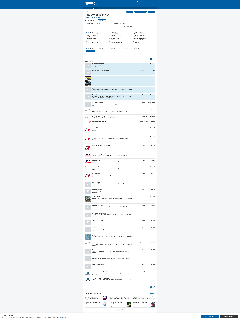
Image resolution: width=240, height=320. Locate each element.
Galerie (119, 8)
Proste (96, 20)
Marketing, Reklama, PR (116, 38)
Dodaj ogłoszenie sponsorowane (140, 11)
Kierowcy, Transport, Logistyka (117, 36)
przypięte (153, 63)
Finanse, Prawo (90, 39)
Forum (108, 8)
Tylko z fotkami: (117, 23)
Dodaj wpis (153, 293)
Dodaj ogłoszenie (130, 11)
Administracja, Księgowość (93, 33)
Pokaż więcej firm (120, 309)
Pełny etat (101, 48)
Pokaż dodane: (117, 26)
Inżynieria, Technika (115, 33)
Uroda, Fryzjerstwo (138, 39)
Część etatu (113, 48)
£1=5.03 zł (152, 7)
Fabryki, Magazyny (91, 36)
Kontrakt (124, 48)
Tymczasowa (137, 48)
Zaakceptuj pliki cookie (210, 316)
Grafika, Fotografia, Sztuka (93, 42)
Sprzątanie (137, 36)
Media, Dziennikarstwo (116, 41)
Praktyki (136, 33)
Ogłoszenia (95, 8)
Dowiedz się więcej (63, 317)
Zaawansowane (102, 20)
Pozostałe (136, 42)
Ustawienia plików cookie (229, 316)
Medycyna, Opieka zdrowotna (117, 42)
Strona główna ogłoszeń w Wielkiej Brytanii (93, 17)
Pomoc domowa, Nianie (139, 32)
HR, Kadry (113, 32)
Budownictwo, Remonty (92, 35)
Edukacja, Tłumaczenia (92, 38)
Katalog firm (102, 8)
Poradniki (113, 8)
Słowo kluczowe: (89, 25)
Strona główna (87, 8)
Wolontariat (137, 41)
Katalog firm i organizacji (93, 293)
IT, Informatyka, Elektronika (117, 35)
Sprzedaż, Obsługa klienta (140, 38)
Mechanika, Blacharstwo (116, 39)
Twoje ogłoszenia (151, 11)
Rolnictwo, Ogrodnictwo (139, 35)
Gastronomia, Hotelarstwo (93, 41)
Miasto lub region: (90, 23)
